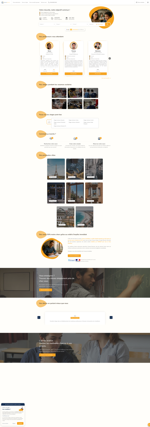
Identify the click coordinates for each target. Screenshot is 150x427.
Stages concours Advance (74, 122)
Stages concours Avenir (89, 120)
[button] (148, 2)
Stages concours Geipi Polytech (88, 123)
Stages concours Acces (73, 120)
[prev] (39, 317)
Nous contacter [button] (141, 2)
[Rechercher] (108, 24)
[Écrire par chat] (149, 424)
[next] (110, 58)
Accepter (20, 423)
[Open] (54, 24)
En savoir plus (49, 73)
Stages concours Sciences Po (60, 126)
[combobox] (46, 24)
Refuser (14, 423)
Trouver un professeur (74, 255)
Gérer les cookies (5, 423)
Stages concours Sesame (59, 120)
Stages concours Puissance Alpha (59, 123)
